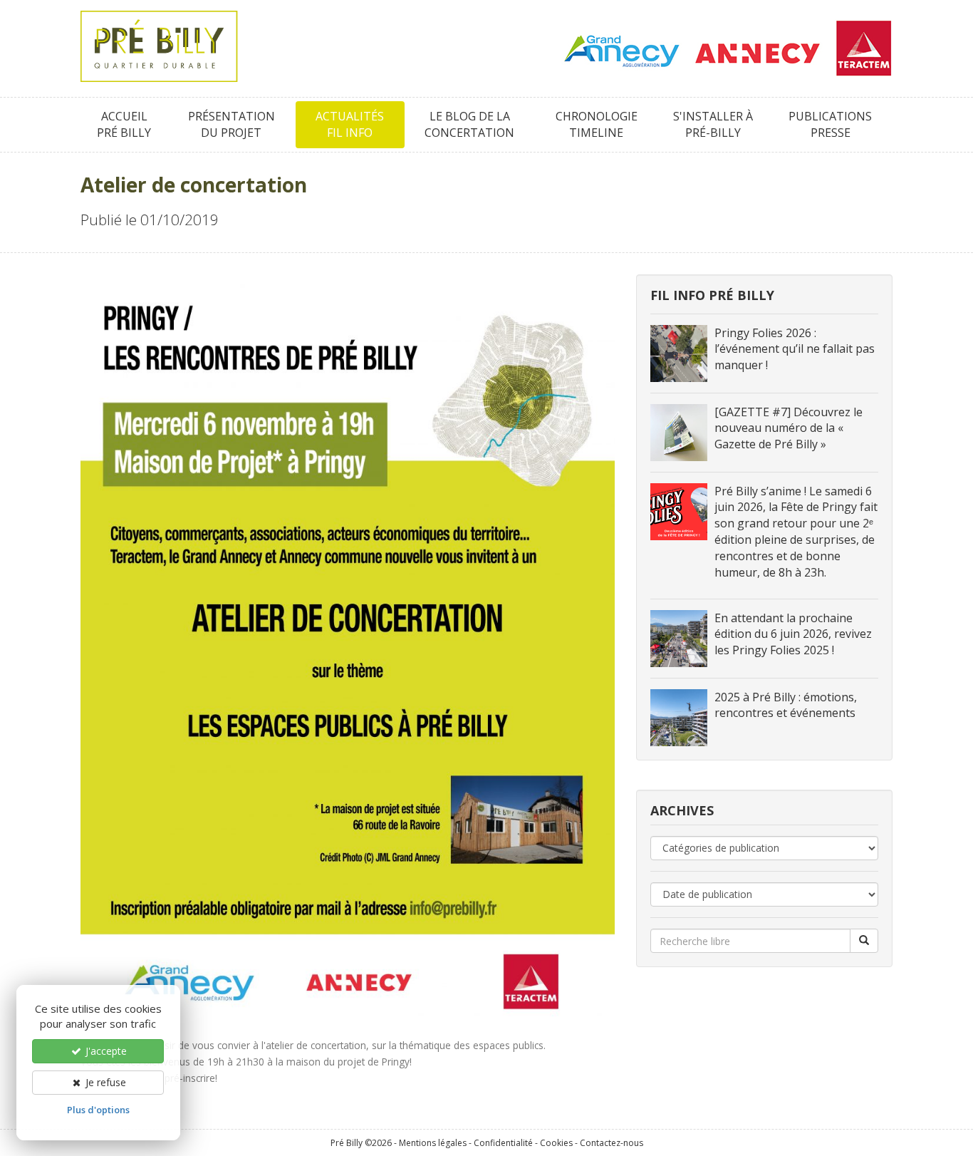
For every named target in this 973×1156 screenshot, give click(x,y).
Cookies (556, 1143)
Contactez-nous (611, 1143)
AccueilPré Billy (124, 124)
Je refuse (104, 1082)
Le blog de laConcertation (469, 124)
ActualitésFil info (350, 124)
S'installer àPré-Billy (713, 124)
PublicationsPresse (830, 124)
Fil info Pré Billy (712, 295)
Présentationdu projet (231, 124)
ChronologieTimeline (597, 124)
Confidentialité (503, 1143)
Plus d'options (98, 1109)
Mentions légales (433, 1143)
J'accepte (105, 1051)
